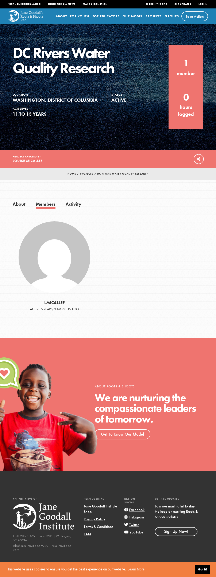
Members (45, 204)
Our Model (133, 16)
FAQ (87, 534)
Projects (154, 16)
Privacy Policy (94, 519)
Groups (172, 16)
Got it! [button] (202, 569)
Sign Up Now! (176, 531)
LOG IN (203, 4)
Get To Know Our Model (122, 434)
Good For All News (62, 4)
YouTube (136, 532)
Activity (73, 204)
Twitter (134, 524)
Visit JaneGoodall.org (24, 4)
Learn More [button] (135, 569)
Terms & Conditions (98, 526)
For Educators (106, 16)
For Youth (79, 16)
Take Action (195, 16)
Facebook (136, 509)
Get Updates (182, 4)
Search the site (156, 4)
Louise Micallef (28, 161)
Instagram (136, 517)
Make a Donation (95, 4)
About (61, 16)
